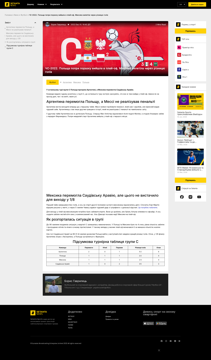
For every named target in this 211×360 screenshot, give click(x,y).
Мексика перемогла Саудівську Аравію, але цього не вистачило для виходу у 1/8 (20, 36)
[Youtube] (171, 341)
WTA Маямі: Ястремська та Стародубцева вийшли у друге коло (190, 170)
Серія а (185, 70)
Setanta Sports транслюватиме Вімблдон (189, 113)
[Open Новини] (46, 4)
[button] (181, 4)
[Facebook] (162, 341)
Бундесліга (187, 55)
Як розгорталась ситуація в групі (21, 42)
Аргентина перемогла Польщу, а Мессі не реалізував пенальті (20, 28)
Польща (85, 82)
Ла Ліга (185, 62)
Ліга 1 (184, 77)
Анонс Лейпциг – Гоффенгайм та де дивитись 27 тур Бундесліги (186, 143)
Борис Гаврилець (58, 24)
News (16, 15)
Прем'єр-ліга (188, 47)
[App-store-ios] (175, 341)
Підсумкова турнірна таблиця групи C (19, 46)
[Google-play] (180, 341)
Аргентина (67, 82)
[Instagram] (166, 341)
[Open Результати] (62, 4)
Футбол (24, 15)
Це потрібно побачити (147, 207)
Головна (8, 15)
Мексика (77, 82)
